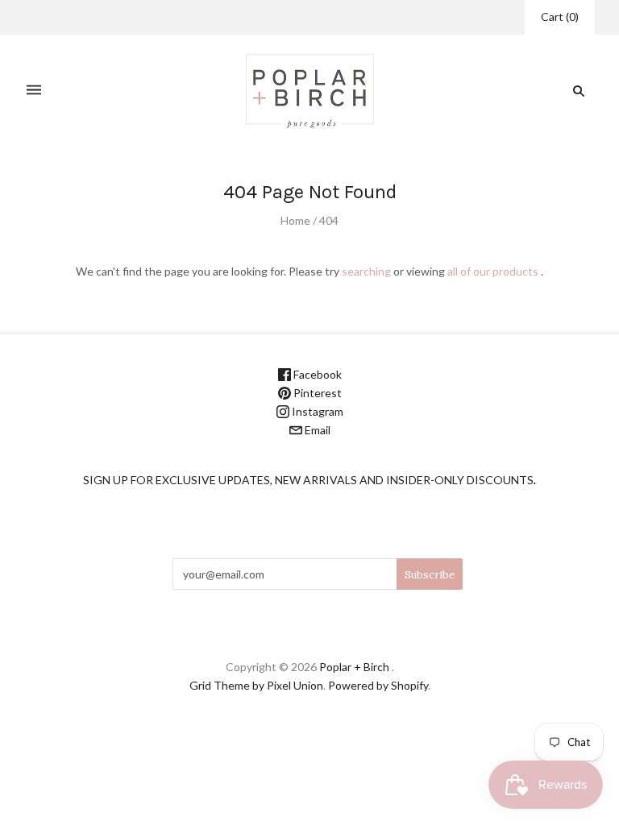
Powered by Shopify (378, 685)
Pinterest (316, 393)
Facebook (316, 374)
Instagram (316, 411)
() (560, 16)
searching (366, 271)
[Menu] (34, 90)
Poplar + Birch (354, 667)
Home (295, 220)
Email (316, 430)
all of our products (492, 271)
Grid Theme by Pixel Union (256, 685)
